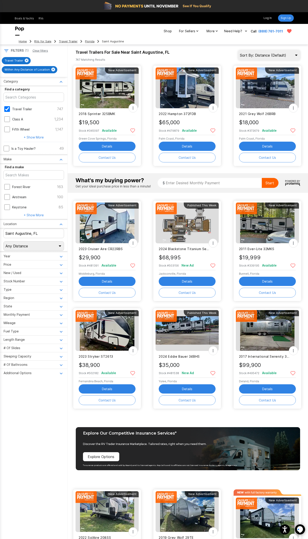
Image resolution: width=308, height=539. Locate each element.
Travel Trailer (68, 41)
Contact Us (107, 157)
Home (23, 41)
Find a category (17, 89)
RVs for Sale (42, 41)
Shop (168, 31)
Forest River (21, 187)
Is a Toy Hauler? (23, 148)
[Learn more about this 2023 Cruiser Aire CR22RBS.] (107, 223)
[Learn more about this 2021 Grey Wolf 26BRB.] (267, 87)
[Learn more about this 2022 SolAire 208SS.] (107, 511)
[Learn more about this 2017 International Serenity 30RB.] (267, 330)
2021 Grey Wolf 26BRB (257, 114)
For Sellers (187, 31)
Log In (268, 18)
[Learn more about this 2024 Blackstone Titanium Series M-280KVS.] (187, 223)
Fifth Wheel (21, 129)
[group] (16, 60)
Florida (89, 41)
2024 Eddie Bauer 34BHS (179, 356)
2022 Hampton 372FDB (177, 114)
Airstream (19, 197)
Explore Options (101, 456)
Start (269, 183)
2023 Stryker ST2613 (96, 356)
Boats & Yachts (24, 18)
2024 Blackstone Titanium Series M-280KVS (184, 249)
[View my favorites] (289, 31)
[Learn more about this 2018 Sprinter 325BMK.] (107, 87)
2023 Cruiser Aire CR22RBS (101, 249)
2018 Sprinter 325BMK (97, 114)
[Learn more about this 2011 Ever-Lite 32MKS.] (267, 223)
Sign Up (286, 18)
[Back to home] (19, 31)
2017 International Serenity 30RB (264, 356)
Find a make (14, 167)
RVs (41, 18)
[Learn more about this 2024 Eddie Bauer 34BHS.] (187, 330)
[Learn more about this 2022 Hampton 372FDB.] (187, 87)
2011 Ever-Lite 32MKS (256, 249)
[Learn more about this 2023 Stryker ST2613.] (107, 330)
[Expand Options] (133, 108)
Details (107, 146)
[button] (285, 529)
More (211, 31)
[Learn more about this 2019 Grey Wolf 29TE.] (187, 511)
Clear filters (40, 50)
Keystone (19, 207)
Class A (17, 119)
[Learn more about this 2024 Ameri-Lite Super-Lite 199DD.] (267, 518)
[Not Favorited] (133, 130)
